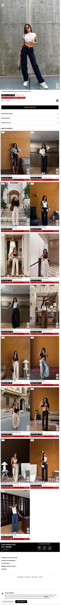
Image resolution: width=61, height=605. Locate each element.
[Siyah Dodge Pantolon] (15, 307)
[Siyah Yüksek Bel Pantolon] (44, 461)
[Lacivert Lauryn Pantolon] (15, 512)
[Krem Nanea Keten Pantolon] (15, 204)
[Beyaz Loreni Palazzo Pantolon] (44, 255)
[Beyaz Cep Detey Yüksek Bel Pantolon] (15, 255)
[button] (57, 100)
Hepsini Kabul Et (21, 601)
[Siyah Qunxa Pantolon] (44, 409)
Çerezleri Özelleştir (8, 601)
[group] (30, 45)
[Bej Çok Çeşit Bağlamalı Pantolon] (15, 409)
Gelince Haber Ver (30, 107)
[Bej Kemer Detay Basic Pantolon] (15, 461)
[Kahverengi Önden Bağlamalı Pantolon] (44, 307)
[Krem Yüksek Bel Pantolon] (15, 358)
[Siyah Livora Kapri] (15, 153)
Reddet (46, 596)
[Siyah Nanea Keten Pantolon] (44, 204)
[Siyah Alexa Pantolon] (44, 153)
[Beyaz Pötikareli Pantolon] (44, 358)
